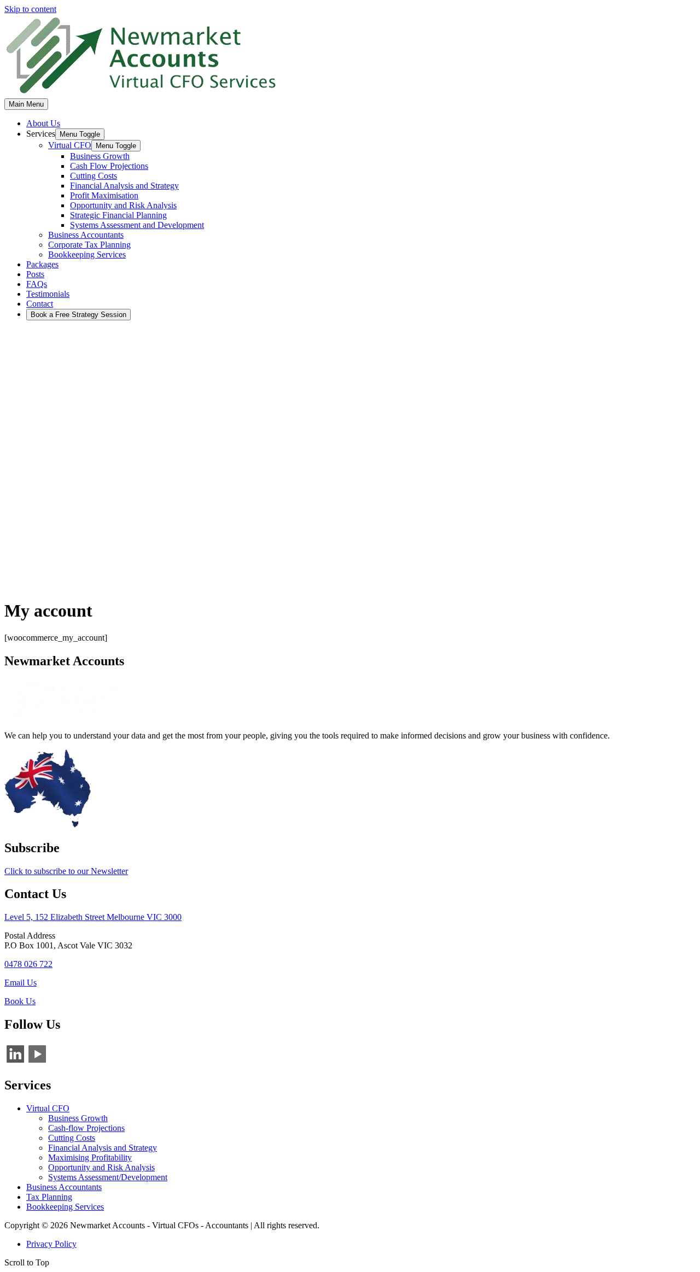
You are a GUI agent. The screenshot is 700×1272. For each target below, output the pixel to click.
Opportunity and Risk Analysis (101, 1167)
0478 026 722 (28, 964)
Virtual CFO (47, 1108)
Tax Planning (49, 1196)
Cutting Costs (71, 1137)
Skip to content (30, 9)
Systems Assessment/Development (107, 1177)
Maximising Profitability (90, 1157)
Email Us (20, 982)
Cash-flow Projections (86, 1128)
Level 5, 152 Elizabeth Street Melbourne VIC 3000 (93, 917)
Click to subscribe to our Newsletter (66, 871)
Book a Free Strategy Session (78, 314)
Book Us (20, 1001)
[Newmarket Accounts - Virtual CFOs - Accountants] (141, 93)
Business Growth (78, 1118)
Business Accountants (64, 1187)
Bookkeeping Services (65, 1206)
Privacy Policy (51, 1243)
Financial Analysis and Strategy (102, 1147)
